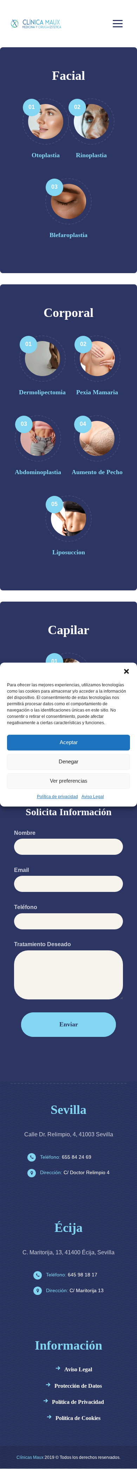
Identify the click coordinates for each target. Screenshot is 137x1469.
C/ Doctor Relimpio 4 (74, 1172)
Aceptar (69, 742)
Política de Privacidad (78, 1402)
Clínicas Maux (30, 1457)
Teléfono (25, 907)
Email (21, 870)
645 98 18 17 (71, 1274)
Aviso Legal (92, 796)
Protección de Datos (78, 1386)
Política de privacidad (57, 796)
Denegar (68, 761)
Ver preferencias (68, 781)
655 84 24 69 (65, 1157)
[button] (126, 671)
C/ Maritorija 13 (74, 1290)
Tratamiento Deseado (42, 944)
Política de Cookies (78, 1418)
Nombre (24, 833)
